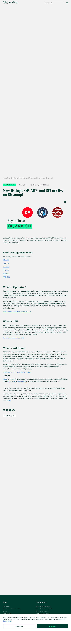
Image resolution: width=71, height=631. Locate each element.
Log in (5, 379)
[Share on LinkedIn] (10, 410)
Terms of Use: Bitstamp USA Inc (44, 609)
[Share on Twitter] (7, 410)
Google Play (21, 381)
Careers (5, 611)
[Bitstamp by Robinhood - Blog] (8, 3)
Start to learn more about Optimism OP (17, 311)
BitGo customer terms (42, 611)
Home (5, 178)
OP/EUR (6, 263)
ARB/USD (6, 274)
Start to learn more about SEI (13, 338)
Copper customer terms (42, 613)
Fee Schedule (7, 613)
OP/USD (6, 260)
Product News (13, 178)
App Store (11, 381)
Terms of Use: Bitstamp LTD (43, 606)
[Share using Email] (4, 410)
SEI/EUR (6, 270)
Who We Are (6, 606)
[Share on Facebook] (14, 410)
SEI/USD (6, 267)
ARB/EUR (6, 277)
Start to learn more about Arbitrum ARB (17, 372)
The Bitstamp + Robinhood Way (12, 609)
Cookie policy (7, 621)
